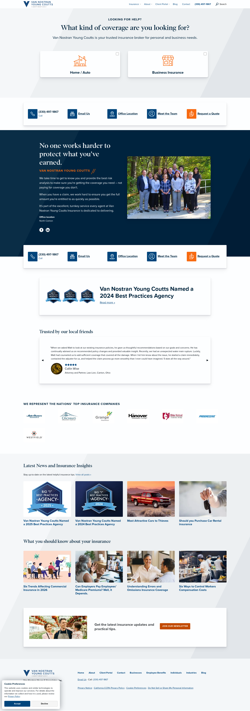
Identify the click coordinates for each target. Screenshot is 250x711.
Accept (17, 703)
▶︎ (209, 360)
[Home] (38, 673)
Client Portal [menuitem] (161, 4)
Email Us (82, 679)
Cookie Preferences (136, 688)
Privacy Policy (14, 696)
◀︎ (44, 360)
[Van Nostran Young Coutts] (38, 4)
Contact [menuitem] (186, 4)
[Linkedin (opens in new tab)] (49, 230)
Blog (203, 672)
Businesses (136, 672)
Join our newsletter (175, 626)
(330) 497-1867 (100, 679)
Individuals (176, 672)
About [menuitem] (147, 4)
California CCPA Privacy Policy (109, 688)
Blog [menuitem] (175, 4)
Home (81, 672)
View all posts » (83, 474)
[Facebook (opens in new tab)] (42, 230)
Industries (191, 672)
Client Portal (106, 672)
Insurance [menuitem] (134, 4)
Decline (44, 703)
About (92, 672)
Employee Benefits (156, 672)
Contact (121, 672)
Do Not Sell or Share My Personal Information (170, 688)
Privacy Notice (85, 688)
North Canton (46, 220)
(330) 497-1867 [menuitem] (203, 4)
